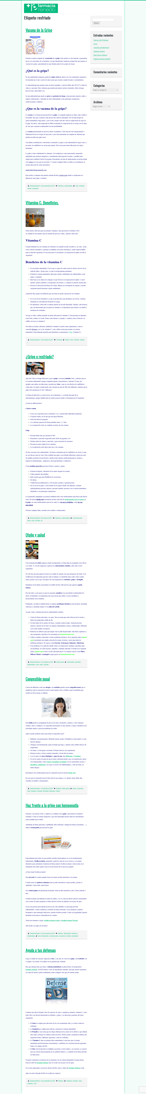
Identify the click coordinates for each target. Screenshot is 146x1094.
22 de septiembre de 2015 (48, 1081)
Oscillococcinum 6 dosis (52, 920)
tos (42, 520)
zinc (35, 1083)
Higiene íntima (99, 51)
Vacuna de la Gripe (39, 30)
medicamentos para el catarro (75, 499)
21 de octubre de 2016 (47, 662)
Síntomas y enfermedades (65, 186)
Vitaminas (59, 339)
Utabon (58, 791)
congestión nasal (77, 518)
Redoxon (34, 329)
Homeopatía (67, 933)
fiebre (29, 520)
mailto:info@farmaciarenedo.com (36, 170)
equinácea (69, 1081)
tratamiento (75, 936)
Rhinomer (52, 791)
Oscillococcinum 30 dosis (69, 920)
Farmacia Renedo (35, 186)
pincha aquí (63, 175)
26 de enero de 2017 (46, 518)
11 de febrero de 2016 (47, 788)
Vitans (71, 332)
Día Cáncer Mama (100, 55)
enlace (31, 162)
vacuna (29, 188)
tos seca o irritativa (66, 502)
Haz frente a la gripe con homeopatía (52, 805)
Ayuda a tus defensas (41, 950)
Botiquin (58, 788)
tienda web (40, 499)
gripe (76, 186)
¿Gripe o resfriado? (40, 356)
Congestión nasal (38, 679)
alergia (74, 788)
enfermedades (31, 664)
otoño (41, 664)
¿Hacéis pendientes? (101, 47)
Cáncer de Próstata (100, 40)
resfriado (81, 186)
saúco (80, 1081)
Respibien (46, 791)
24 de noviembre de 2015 (48, 933)
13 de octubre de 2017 (47, 339)
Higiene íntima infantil (101, 59)
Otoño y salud (35, 535)
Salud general (60, 662)
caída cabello (70, 662)
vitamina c (30, 1083)
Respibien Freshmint (59, 762)
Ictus (95, 44)
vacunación (35, 188)
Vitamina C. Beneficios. (42, 203)
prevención (62, 936)
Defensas (60, 933)
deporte (67, 339)
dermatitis (78, 662)
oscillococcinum (53, 936)
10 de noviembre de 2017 (48, 186)
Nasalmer (33, 791)
